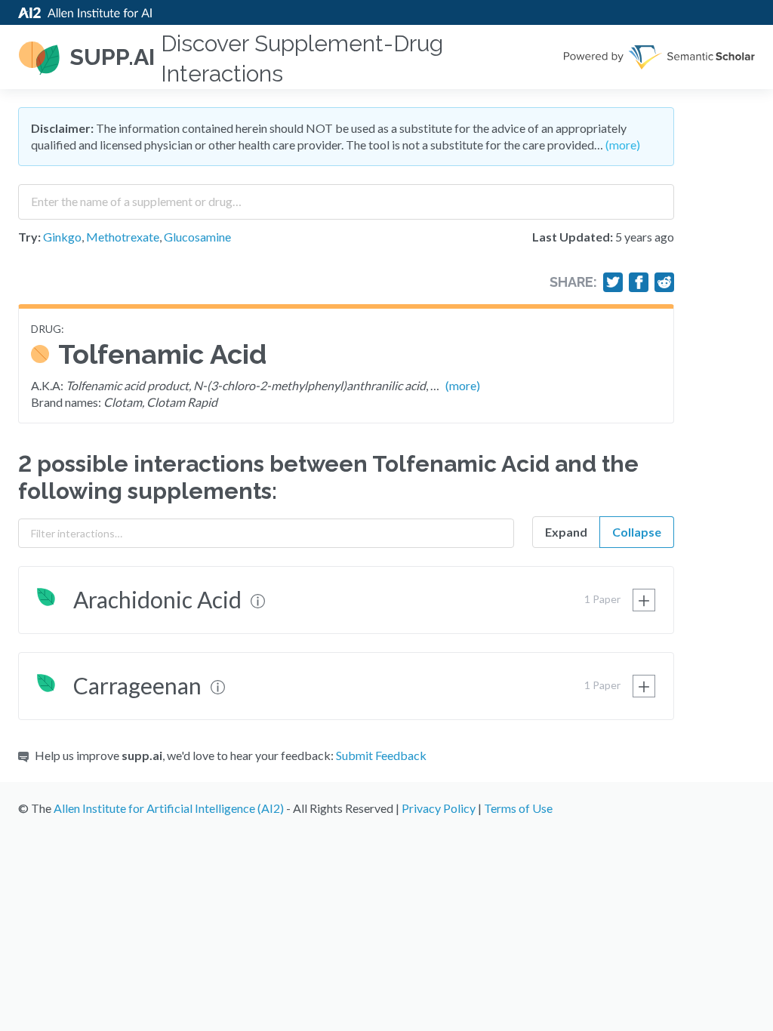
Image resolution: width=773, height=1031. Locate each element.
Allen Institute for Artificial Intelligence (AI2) (169, 808)
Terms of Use (518, 808)
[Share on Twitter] (613, 282)
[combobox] (346, 196)
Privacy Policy (439, 808)
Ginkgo (62, 236)
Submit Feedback (381, 755)
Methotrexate (122, 236)
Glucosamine (197, 236)
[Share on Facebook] (638, 282)
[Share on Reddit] (664, 282)
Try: (29, 236)
